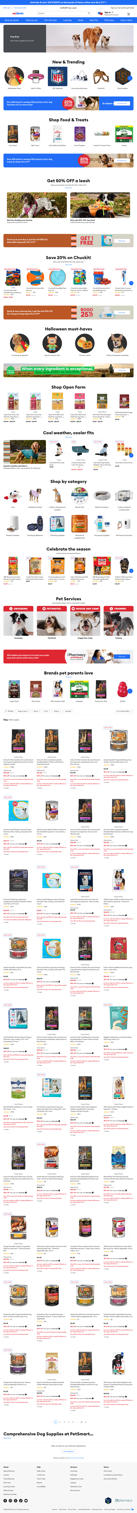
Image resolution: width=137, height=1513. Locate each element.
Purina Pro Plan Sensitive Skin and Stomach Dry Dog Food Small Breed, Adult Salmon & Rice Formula (52, 1039)
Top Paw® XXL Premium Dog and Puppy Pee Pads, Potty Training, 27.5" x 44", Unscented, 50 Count (17, 1039)
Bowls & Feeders (12, 535)
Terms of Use (62, 1509)
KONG (122, 701)
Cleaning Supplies (57, 535)
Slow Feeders (122, 88)
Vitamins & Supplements (79, 536)
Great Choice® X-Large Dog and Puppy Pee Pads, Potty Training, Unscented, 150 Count (51, 969)
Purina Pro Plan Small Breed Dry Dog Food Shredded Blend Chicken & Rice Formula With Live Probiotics (84, 1039)
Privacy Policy (72, 1509)
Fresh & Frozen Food (102, 145)
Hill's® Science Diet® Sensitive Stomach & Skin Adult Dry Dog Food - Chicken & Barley (118, 901)
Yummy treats (84, 355)
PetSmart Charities (10, 1494)
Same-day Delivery (110, 1479)
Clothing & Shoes (35, 507)
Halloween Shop (14, 88)
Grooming (73, 1471)
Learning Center (9, 1487)
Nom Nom (36, 701)
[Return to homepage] (18, 13)
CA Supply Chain (97, 1509)
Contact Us (41, 1475)
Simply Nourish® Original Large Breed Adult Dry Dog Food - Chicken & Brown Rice (16, 1248)
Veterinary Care (76, 1487)
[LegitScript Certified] (108, 1500)
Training (73, 1483)
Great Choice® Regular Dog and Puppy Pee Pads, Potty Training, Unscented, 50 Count (51, 901)
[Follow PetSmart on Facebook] (5, 1500)
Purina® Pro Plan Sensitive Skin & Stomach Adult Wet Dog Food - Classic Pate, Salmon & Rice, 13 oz (85, 1248)
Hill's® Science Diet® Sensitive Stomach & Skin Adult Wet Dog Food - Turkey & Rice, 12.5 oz (51, 832)
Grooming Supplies (101, 535)
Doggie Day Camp (76, 1479)
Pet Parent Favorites (124, 535)
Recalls (54, 1509)
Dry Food (13, 145)
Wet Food (35, 145)
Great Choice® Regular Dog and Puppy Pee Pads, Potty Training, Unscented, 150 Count (17, 832)
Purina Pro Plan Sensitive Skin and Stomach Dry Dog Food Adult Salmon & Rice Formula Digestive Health (18, 762)
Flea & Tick (79, 507)
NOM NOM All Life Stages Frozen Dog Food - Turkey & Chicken (102, 417)
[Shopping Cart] (131, 14)
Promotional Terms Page (76, 1458)
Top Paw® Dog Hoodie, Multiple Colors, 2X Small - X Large (102, 465)
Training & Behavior (35, 535)
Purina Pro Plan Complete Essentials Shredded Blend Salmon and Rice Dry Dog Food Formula (118, 832)
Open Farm (14, 701)
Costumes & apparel (19, 355)
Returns (39, 1483)
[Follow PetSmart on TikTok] (21, 1500)
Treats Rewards (8, 1479)
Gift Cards (7, 1483)
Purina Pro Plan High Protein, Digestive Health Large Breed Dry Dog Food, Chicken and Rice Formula (83, 1109)
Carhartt (101, 88)
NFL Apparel (58, 88)
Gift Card (6, 8)
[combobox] (64, 13)
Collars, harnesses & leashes (117, 355)
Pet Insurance (75, 1490)
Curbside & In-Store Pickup (113, 1475)
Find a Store (108, 1471)
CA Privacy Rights (109, 1509)
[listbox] (68, 78)
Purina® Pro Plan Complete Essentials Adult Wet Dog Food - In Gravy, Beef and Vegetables (51, 1316)
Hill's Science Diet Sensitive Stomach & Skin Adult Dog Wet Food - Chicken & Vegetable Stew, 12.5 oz (52, 1248)
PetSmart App (8, 1490)
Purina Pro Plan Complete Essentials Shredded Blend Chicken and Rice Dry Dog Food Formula (50, 762)
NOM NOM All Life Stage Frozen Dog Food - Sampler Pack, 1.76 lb (123, 414)
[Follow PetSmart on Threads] (15, 1500)
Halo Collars (36, 88)
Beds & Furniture (102, 507)
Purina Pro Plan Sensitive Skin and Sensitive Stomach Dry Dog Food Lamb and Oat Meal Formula (85, 832)
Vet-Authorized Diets (57, 145)
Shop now (68, 188)
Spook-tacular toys (52, 355)
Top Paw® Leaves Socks (123, 463)
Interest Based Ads (84, 1509)
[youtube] (26, 1500)
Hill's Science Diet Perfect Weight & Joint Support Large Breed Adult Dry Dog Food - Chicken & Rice (118, 1384)
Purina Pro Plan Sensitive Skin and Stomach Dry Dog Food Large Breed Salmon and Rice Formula (85, 762)
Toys (13, 507)
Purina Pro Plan (101, 701)
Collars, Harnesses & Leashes (57, 508)
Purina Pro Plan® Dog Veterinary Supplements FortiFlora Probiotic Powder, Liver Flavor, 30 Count (17, 901)
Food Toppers (79, 145)
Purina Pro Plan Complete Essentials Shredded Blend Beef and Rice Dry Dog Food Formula (84, 1384)
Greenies (79, 701)
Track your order (20, 8)
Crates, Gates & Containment (124, 508)
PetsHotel (73, 1475)
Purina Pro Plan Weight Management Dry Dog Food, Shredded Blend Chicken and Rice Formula (84, 1179)
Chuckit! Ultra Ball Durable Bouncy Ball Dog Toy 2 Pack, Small (12, 292)
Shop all (68, 677)
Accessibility (41, 1487)
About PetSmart (9, 1471)
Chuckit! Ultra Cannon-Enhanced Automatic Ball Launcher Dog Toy (124, 290)
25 (81, 1422)
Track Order (41, 1479)
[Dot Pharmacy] (124, 1500)
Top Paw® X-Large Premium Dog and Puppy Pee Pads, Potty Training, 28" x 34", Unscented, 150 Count (51, 1109)
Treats (124, 145)
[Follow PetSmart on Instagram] (10, 1500)
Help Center (41, 1471)
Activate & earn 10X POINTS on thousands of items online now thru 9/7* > (68, 2)
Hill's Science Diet (58, 701)
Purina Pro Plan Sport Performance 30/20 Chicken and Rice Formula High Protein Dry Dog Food (18, 1179)
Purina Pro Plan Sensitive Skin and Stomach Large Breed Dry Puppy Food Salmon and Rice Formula (85, 969)
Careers (6, 1475)
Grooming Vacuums (79, 88)
